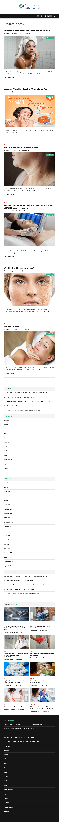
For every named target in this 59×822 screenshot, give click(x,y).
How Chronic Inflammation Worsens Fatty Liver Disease (19, 406)
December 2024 (8, 509)
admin (8, 33)
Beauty (5, 27)
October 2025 (7, 496)
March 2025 (7, 505)
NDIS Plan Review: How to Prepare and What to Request (19, 397)
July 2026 (6, 483)
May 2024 (6, 540)
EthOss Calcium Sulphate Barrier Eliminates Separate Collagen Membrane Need (25, 392)
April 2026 (6, 487)
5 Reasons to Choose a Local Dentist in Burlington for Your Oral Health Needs (41, 707)
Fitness (6, 446)
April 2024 (6, 544)
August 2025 (7, 500)
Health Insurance (8, 459)
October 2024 (7, 518)
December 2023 (8, 553)
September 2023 (8, 561)
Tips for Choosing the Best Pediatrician (15, 707)
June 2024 (7, 535)
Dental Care (7, 433)
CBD (5, 429)
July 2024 (6, 531)
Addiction (6, 420)
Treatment (6, 473)
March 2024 (7, 548)
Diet (5, 438)
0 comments (28, 33)
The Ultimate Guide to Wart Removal (21, 147)
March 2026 (7, 491)
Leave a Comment (9, 77)
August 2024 (7, 526)
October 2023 (7, 557)
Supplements (7, 464)
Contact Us (7, 811)
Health (5, 455)
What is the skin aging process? (19, 268)
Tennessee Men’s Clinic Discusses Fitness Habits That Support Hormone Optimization (27, 401)
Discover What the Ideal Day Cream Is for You (25, 89)
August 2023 (7, 566)
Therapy (6, 468)
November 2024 (8, 513)
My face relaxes (11, 326)
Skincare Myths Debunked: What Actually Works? (27, 30)
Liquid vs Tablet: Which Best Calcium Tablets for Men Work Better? (22, 410)
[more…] (41, 74)
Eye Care (6, 442)
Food (5, 451)
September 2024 (8, 522)
